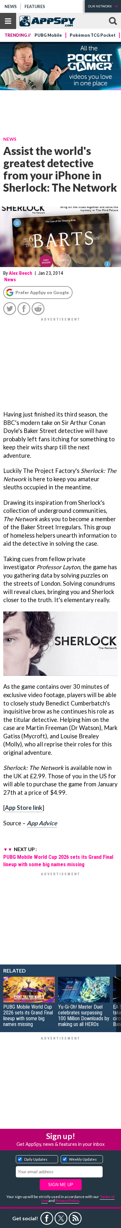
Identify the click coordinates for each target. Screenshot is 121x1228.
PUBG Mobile (48, 35)
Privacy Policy (67, 1200)
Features (35, 6)
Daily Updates (35, 1159)
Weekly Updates (83, 1159)
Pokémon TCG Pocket (93, 35)
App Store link (23, 807)
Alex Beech (20, 273)
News (11, 6)
